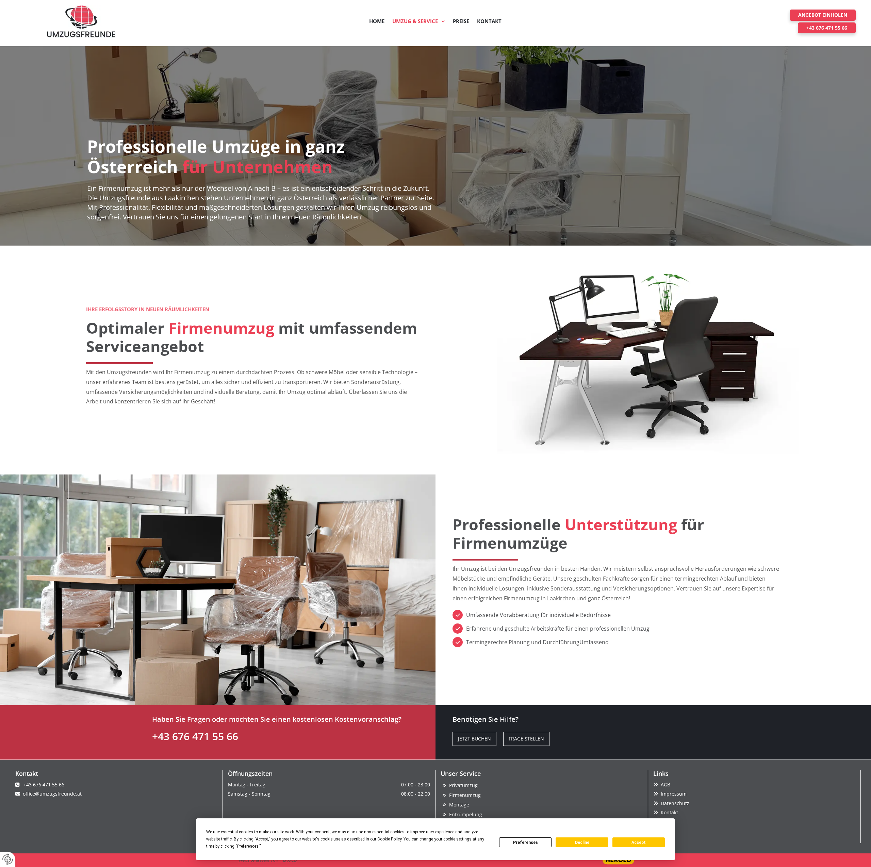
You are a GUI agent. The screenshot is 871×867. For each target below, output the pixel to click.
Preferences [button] (248, 846)
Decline (582, 842)
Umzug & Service (415, 21)
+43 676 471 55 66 (195, 736)
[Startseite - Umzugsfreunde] (81, 21)
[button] (823, 15)
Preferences (525, 842)
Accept (638, 842)
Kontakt (489, 21)
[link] (419, 21)
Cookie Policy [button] (389, 839)
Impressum (674, 793)
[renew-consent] (7, 859)
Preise (461, 21)
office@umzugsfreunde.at (52, 793)
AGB (665, 784)
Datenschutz (675, 803)
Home (376, 21)
